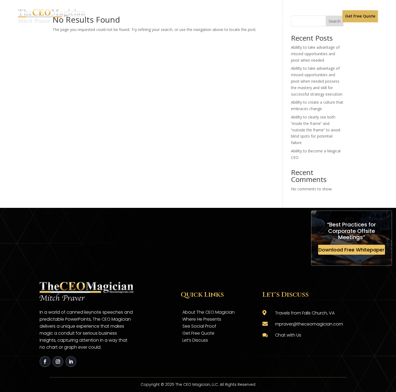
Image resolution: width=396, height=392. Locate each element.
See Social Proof (199, 326)
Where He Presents (201, 319)
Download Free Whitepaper (351, 249)
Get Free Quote (360, 16)
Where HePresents (178, 16)
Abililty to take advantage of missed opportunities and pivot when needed (315, 54)
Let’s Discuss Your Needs (289, 16)
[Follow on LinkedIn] (70, 361)
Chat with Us (288, 335)
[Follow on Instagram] (58, 361)
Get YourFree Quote (252, 16)
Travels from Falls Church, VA (305, 313)
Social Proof (215, 16)
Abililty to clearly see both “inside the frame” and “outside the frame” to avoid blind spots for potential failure (315, 129)
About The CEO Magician (141, 16)
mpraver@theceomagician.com (309, 324)
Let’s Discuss (195, 340)
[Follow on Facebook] (45, 361)
